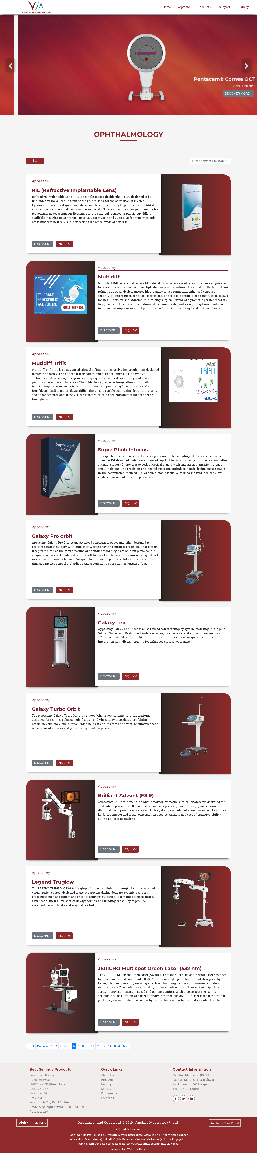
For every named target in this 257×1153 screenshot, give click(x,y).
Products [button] (204, 7)
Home (167, 7)
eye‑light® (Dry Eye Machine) (50, 1102)
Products (107, 1079)
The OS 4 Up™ (38, 1089)
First (31, 1046)
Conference (109, 1093)
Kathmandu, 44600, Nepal (190, 1084)
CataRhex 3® (38, 1093)
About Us (107, 1075)
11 (98, 1046)
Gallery (243, 7)
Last (125, 1046)
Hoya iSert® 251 (40, 1079)
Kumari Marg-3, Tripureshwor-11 (195, 1079)
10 (92, 1046)
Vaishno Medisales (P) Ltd (191, 1075)
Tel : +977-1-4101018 (186, 1089)
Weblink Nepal (137, 1149)
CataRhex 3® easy (42, 1075)
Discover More (219, 93)
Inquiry (64, 244)
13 (109, 1046)
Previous (42, 1046)
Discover (41, 244)
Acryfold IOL (38, 1098)
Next (117, 1046)
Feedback (107, 1098)
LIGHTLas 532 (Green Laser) (48, 1084)
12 (103, 1046)
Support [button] (225, 7)
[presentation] (10, 65)
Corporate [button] (183, 7)
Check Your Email (226, 1123)
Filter (35, 160)
